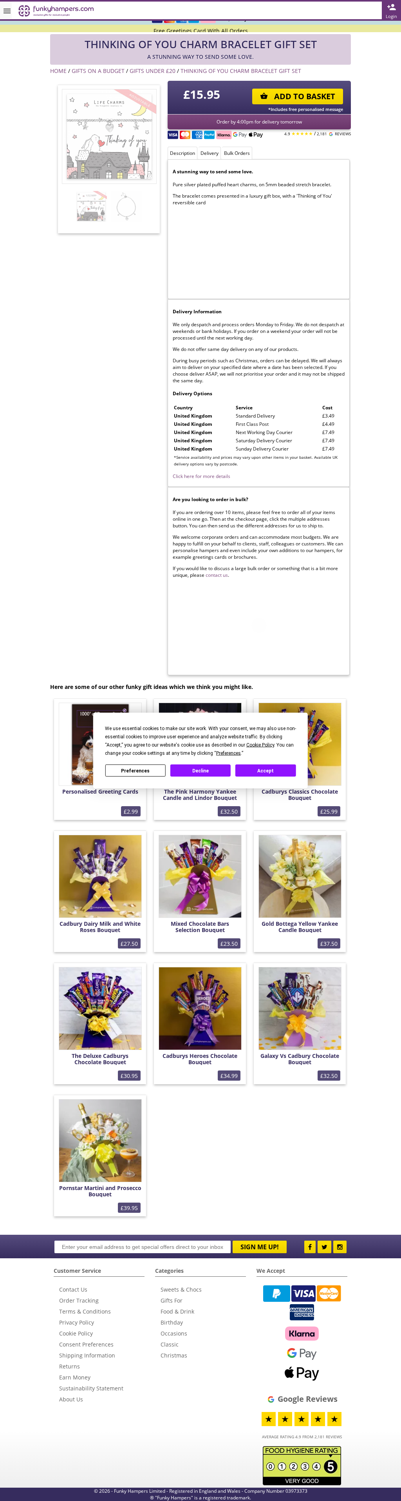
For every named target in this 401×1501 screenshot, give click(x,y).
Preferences (135, 770)
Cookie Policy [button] (260, 745)
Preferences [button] (228, 753)
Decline (200, 770)
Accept (265, 770)
